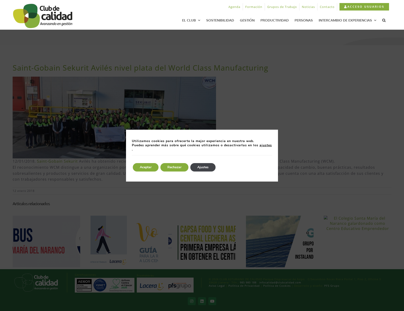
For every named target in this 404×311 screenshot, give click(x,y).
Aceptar (146, 167)
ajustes (266, 145)
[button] (384, 20)
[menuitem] (364, 7)
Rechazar (174, 167)
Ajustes (203, 167)
